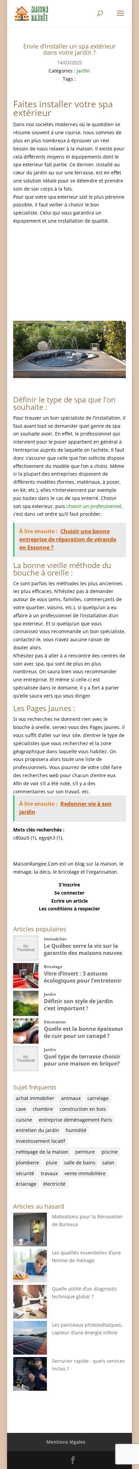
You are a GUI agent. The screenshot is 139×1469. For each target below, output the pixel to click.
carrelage (98, 1098)
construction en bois (83, 1109)
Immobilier (55, 939)
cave (21, 1109)
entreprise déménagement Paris (75, 1120)
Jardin (83, 70)
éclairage (26, 1184)
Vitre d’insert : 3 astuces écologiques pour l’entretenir (82, 977)
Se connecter (69, 892)
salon (108, 1162)
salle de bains (79, 1162)
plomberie (27, 1162)
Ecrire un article (69, 901)
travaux (49, 1173)
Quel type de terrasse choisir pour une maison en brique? (82, 1060)
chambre (43, 1109)
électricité (54, 1184)
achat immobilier (35, 1098)
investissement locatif (40, 1141)
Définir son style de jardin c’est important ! (78, 1004)
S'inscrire (69, 884)
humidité (76, 1130)
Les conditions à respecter (69, 908)
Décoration (55, 1022)
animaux (71, 1098)
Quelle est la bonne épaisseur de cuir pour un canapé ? (83, 1032)
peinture (85, 1152)
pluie (51, 1162)
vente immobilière (85, 1173)
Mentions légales (65, 1442)
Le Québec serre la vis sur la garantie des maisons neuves (83, 949)
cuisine (24, 1120)
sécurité (25, 1173)
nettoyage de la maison (42, 1152)
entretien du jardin (37, 1130)
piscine (110, 1152)
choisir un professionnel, (94, 506)
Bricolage (53, 966)
